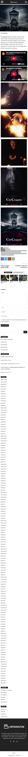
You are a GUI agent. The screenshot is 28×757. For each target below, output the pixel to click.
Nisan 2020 (3, 558)
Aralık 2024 (3, 426)
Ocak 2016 (3, 678)
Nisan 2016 (3, 671)
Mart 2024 (3, 447)
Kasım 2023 (3, 457)
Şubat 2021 (3, 534)
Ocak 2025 (3, 424)
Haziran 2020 (4, 553)
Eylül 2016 (3, 659)
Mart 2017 (3, 645)
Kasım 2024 (3, 429)
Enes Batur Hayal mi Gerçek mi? (21, 266)
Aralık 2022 (3, 483)
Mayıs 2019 (3, 584)
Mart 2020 (3, 560)
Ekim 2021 (3, 516)
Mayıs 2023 (3, 471)
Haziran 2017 (4, 638)
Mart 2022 (3, 504)
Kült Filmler (3, 697)
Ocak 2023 (3, 480)
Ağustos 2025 (4, 407)
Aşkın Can (15, 250)
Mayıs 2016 (3, 668)
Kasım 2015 (3, 682)
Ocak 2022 (3, 509)
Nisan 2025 (3, 417)
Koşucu (11, 281)
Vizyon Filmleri (4, 702)
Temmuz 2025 (4, 410)
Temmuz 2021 (4, 523)
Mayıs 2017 (3, 640)
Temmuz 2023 (4, 466)
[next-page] (15, 285)
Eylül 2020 (3, 546)
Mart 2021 (3, 532)
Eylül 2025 (3, 405)
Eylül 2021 (3, 518)
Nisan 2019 (3, 586)
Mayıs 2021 (3, 527)
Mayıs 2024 (3, 443)
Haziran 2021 (4, 525)
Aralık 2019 (3, 567)
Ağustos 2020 (4, 548)
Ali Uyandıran (9, 250)
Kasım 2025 (3, 400)
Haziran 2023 (4, 469)
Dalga (2, 360)
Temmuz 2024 (4, 438)
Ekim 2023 (3, 459)
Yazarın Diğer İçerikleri (18, 272)
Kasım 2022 (3, 485)
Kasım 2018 (3, 598)
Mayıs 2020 (3, 556)
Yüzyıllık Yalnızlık (4, 367)
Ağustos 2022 (4, 492)
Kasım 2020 (3, 541)
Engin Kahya (9, 252)
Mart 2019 (3, 588)
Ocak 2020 (3, 565)
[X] (5, 258)
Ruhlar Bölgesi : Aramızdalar (7, 339)
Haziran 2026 (4, 384)
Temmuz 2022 (4, 494)
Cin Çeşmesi (6, 247)
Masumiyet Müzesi (5, 356)
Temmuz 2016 (4, 664)
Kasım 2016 (3, 654)
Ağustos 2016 (4, 661)
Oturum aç (3, 709)
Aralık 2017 (3, 624)
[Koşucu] (14, 278)
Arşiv (2, 372)
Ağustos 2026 (4, 379)
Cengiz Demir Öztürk (22, 250)
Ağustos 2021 (4, 520)
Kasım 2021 (3, 513)
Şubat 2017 (3, 647)
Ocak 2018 (3, 621)
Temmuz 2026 (4, 382)
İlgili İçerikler (8, 272)
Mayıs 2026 (3, 386)
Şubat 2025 (3, 422)
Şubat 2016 (3, 675)
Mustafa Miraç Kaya (17, 253)
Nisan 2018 (3, 614)
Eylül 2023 (3, 462)
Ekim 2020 (3, 544)
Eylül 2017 (3, 631)
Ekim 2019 (3, 572)
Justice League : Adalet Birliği (5, 266)
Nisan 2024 (3, 445)
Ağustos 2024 (4, 436)
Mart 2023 (3, 476)
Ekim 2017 (3, 628)
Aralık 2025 (3, 398)
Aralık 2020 (3, 539)
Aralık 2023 (3, 454)
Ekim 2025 (3, 403)
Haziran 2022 (4, 497)
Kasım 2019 (3, 570)
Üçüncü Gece (4, 342)
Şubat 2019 (3, 591)
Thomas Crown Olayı (4, 282)
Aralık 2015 (3, 680)
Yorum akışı (3, 713)
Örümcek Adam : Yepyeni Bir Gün (8, 363)
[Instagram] (14, 741)
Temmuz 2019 (4, 579)
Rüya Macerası (4, 344)
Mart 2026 (3, 391)
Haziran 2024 (4, 440)
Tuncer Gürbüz (4, 254)
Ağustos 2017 (4, 633)
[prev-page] (13, 285)
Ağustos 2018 (4, 605)
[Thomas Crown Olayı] (5, 278)
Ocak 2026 (3, 396)
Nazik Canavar (4, 347)
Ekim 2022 (3, 487)
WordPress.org (4, 716)
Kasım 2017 (3, 626)
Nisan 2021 (3, 530)
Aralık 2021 (3, 511)
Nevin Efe (24, 253)
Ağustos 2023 (4, 464)
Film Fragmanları (16, 252)
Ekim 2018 (3, 600)
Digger (20, 281)
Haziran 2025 (4, 412)
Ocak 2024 (3, 452)
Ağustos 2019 (4, 577)
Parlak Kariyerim (4, 349)
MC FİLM (10, 253)
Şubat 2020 (3, 563)
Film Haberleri (4, 694)
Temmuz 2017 (4, 635)
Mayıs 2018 (3, 612)
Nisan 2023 (3, 473)
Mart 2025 (3, 419)
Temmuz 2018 (4, 607)
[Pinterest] (9, 258)
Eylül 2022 (3, 490)
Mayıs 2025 (3, 414)
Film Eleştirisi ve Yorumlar (5, 280)
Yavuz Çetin (11, 254)
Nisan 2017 (3, 643)
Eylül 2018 (3, 603)
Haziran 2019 (4, 581)
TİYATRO (3, 699)
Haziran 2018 (4, 610)
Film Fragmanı (22, 280)
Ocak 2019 (3, 593)
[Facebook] (2, 258)
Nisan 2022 (3, 501)
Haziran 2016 (4, 666)
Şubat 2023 (3, 478)
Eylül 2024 (3, 433)
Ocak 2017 (3, 650)
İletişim (14, 752)
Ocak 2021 (3, 537)
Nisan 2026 (3, 389)
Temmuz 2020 (4, 551)
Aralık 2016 (3, 652)
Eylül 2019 (3, 574)
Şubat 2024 (3, 450)
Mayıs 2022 (3, 499)
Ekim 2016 (3, 657)
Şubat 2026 (3, 393)
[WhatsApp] (13, 258)
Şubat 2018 (3, 619)
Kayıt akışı (3, 711)
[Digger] (23, 278)
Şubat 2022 (3, 506)
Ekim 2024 (3, 431)
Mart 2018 (3, 617)
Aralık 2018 (3, 596)
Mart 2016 (3, 673)
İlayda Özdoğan (5, 253)
